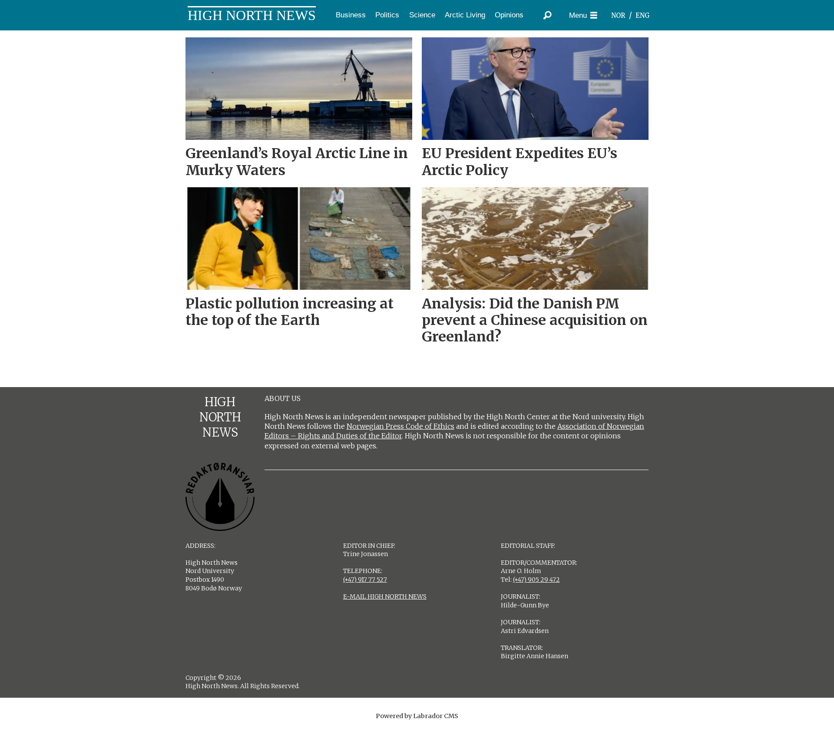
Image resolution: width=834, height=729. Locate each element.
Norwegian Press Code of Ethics (400, 426)
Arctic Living (465, 15)
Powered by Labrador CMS (417, 716)
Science (422, 15)
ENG (642, 15)
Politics (387, 15)
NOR (618, 15)
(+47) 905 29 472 (536, 579)
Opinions (509, 15)
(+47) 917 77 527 (365, 579)
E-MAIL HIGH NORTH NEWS (385, 596)
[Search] (547, 15)
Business (351, 15)
